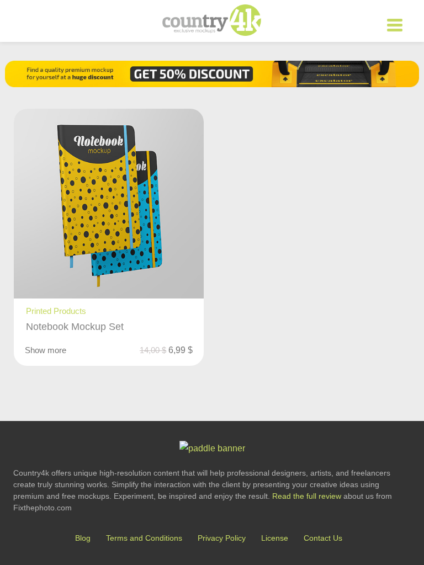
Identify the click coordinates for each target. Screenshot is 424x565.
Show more (45, 350)
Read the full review (306, 496)
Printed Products (56, 311)
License (274, 538)
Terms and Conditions (144, 538)
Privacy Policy (222, 538)
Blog (83, 538)
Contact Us (323, 538)
